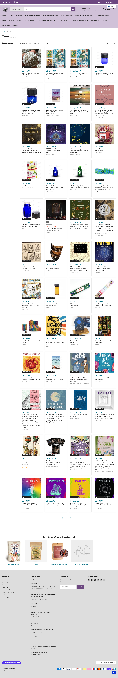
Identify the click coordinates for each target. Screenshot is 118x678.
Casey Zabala (49, 424)
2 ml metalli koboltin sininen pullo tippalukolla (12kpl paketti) (31, 226)
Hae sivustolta (6, 580)
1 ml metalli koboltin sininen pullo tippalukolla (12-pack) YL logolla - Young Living (31, 112)
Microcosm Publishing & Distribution (79, 383)
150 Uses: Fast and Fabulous (31, 186)
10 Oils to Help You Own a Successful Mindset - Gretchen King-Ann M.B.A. (55, 112)
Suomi (99, 2)
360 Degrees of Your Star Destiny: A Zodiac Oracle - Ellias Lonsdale (103, 268)
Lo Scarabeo (25, 464)
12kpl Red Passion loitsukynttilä (100, 150)
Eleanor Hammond (75, 418)
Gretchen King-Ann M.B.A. (52, 115)
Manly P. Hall (25, 429)
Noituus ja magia (103, 16)
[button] (111, 6)
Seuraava (76, 518)
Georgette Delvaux (26, 381)
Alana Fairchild (50, 154)
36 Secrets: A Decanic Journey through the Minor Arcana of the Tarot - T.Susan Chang (79, 268)
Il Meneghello (25, 270)
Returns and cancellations (8, 668)
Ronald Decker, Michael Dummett (78, 470)
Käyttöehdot (5, 587)
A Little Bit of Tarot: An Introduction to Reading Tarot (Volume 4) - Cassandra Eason (79, 505)
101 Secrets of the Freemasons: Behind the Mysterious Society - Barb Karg (31, 150)
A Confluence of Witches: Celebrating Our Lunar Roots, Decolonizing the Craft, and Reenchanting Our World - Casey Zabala (55, 418)
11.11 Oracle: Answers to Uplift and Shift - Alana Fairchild (54, 150)
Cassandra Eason (50, 508)
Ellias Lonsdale (98, 272)
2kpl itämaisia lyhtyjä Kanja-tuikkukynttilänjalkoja (55, 268)
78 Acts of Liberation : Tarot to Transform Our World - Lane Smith (55, 342)
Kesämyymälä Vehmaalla (10, 26)
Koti (3, 31)
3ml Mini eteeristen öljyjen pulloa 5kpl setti (54, 305)
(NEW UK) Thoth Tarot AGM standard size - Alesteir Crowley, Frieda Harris (79, 75)
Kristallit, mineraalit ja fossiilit (85, 16)
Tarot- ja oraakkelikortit (50, 16)
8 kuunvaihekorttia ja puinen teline (79, 342)
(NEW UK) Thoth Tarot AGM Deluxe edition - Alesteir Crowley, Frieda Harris (55, 75)
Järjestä (22, 43)
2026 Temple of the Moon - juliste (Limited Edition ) (54, 229)
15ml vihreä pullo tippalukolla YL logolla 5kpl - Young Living (79, 187)
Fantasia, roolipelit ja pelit (79, 21)
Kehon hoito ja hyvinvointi (47, 21)
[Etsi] (73, 9)
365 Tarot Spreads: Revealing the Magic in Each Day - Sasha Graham (31, 305)
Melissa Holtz (98, 381)
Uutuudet (19, 16)
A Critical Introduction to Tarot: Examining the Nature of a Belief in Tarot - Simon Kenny (104, 416)
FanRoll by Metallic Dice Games (103, 193)
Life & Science (98, 77)
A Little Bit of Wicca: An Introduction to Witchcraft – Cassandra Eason (103, 505)
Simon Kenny (98, 420)
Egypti (110, 2)
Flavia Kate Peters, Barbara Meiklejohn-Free (102, 234)
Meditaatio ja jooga (15, 21)
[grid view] (112, 43)
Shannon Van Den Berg (52, 466)
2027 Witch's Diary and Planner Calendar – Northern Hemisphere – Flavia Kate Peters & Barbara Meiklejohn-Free (104, 228)
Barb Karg (24, 154)
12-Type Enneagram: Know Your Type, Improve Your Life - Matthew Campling (79, 150)
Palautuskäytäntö (7, 590)
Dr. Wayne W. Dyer (75, 115)
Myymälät (106, 21)
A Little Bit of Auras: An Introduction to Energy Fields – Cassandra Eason (31, 505)
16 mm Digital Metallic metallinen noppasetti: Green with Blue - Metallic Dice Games (104, 188)
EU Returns (5, 597)
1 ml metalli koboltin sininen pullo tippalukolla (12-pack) (104, 74)
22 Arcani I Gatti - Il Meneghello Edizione (28, 268)
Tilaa (80, 587)
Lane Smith (49, 346)
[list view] (114, 43)
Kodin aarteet (63, 21)
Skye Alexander (99, 117)
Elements (24, 344)
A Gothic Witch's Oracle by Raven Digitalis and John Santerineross (54, 462)
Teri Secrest (49, 381)
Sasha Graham (25, 309)
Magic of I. (48, 232)
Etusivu (4, 16)
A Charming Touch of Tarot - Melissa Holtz (103, 379)
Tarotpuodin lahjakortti (32, 16)
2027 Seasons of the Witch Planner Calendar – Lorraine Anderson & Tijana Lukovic (79, 226)
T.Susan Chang (74, 272)
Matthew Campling (75, 154)
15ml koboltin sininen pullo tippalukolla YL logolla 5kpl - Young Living (55, 187)
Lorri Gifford (98, 344)
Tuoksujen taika (30, 21)
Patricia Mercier (26, 508)
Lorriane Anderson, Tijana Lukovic (78, 230)
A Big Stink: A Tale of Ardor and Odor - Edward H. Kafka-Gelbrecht (79, 379)
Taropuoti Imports (74, 344)
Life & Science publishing (28, 187)
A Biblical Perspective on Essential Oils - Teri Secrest (54, 379)
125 (70, 518)
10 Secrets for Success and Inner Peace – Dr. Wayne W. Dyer (79, 112)
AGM (47, 78)
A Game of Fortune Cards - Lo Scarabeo (31, 462)
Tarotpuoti (24, 77)
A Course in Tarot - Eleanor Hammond (78, 416)
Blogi (12, 16)
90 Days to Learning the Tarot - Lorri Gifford (104, 342)
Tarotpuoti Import (99, 152)
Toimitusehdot (6, 585)
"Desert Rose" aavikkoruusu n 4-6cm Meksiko (31, 74)
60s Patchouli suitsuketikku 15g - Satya (79, 305)
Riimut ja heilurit (66, 16)
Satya (71, 307)
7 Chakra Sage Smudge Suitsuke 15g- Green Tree (103, 305)
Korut (4, 21)
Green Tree (97, 307)
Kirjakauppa (95, 21)
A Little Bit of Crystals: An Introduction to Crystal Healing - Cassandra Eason (55, 505)
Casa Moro (48, 270)
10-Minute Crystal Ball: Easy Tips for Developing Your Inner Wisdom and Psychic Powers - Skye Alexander (104, 113)
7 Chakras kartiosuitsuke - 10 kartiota (31, 342)
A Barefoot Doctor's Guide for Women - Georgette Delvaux (31, 379)
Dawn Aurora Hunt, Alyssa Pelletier (104, 471)
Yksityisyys (5, 582)
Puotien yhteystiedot (8, 592)
